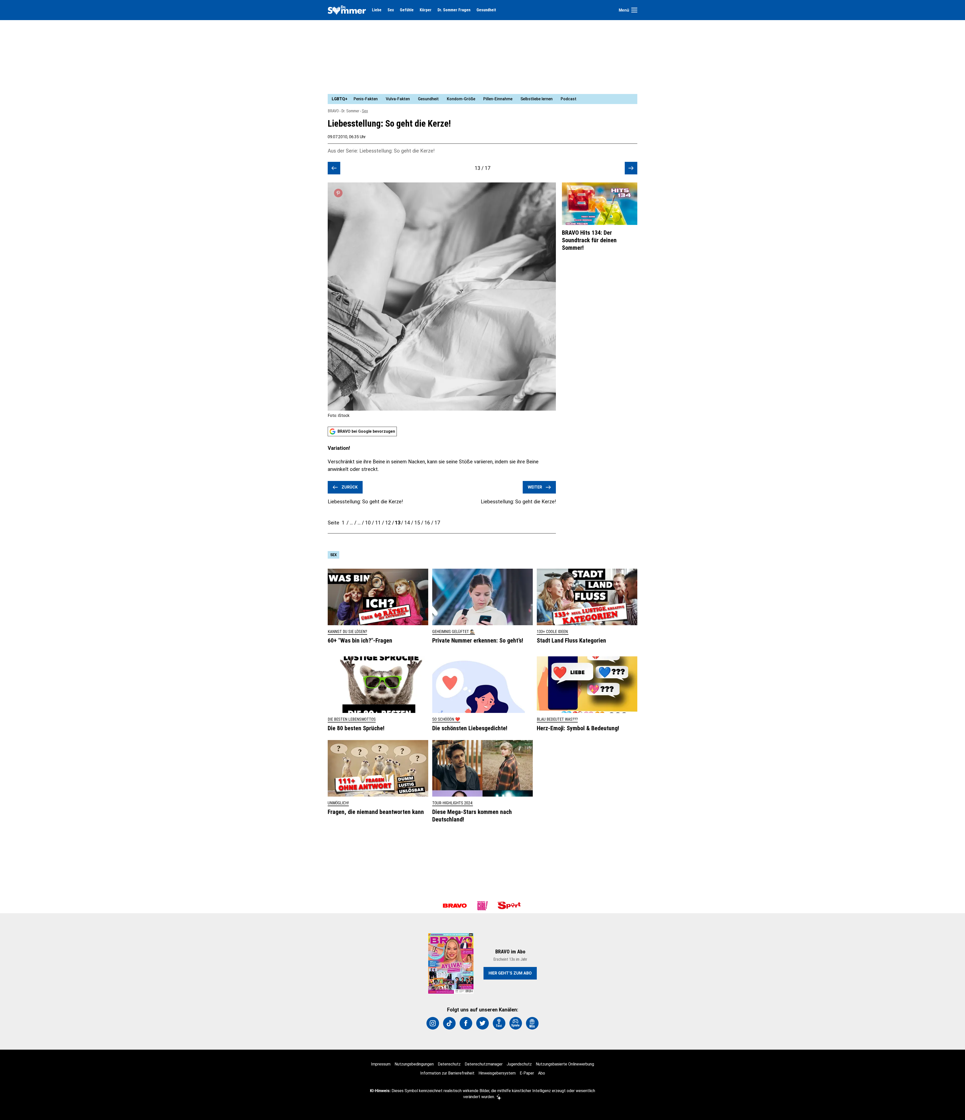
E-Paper (527, 1073)
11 (378, 523)
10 (368, 523)
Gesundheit (486, 10)
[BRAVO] (454, 906)
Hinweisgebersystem (497, 1073)
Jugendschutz (519, 1064)
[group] (479, 99)
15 (417, 523)
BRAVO (333, 111)
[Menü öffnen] (634, 10)
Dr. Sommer (350, 111)
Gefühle (407, 10)
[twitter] (482, 1023)
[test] (499, 1023)
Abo (541, 1073)
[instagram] (432, 1023)
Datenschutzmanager (484, 1064)
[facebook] (466, 1023)
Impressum (381, 1064)
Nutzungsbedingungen (414, 1064)
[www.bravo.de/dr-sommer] (347, 10)
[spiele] (515, 1023)
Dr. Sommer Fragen (454, 10)
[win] (532, 1023)
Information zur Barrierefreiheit (447, 1073)
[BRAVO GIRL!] (482, 906)
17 (437, 523)
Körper (425, 10)
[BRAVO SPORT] (510, 906)
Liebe (376, 10)
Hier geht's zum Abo (510, 973)
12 (388, 523)
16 (427, 523)
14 (407, 523)
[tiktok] (449, 1023)
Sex (391, 10)
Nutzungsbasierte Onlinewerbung (565, 1064)
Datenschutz (449, 1064)
